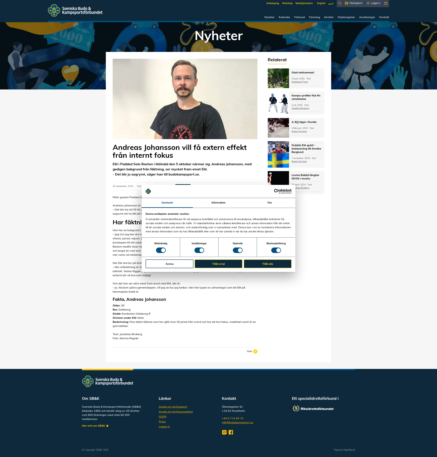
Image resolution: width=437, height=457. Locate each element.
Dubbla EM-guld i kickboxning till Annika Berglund (306, 149)
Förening (314, 17)
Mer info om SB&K (93, 426)
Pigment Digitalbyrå (344, 450)
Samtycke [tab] (167, 202)
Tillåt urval (218, 263)
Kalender (284, 17)
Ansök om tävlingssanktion (176, 412)
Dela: (249, 351)
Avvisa (169, 263)
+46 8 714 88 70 (232, 418)
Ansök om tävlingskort (173, 407)
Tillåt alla (267, 263)
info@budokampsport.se (237, 422)
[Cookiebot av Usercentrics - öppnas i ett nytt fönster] (277, 191)
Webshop (287, 3)
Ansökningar (367, 17)
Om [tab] (269, 202)
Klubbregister (346, 17)
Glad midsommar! (303, 72)
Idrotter (329, 17)
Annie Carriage (299, 131)
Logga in (164, 426)
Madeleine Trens (300, 82)
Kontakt (384, 17)
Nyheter (269, 17)
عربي (331, 3)
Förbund (299, 17)
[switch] (199, 250)
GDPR (162, 417)
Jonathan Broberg (300, 108)
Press (162, 421)
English (321, 3)
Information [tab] (218, 202)
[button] (354, 3)
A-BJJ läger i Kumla (304, 122)
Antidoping (272, 3)
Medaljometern (304, 3)
